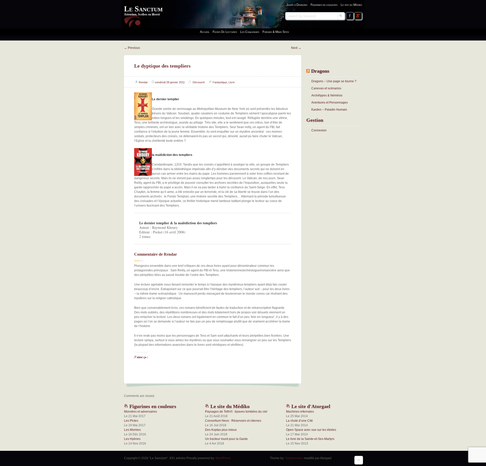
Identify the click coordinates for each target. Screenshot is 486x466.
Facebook (350, 16)
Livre (232, 82)
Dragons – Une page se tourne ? (333, 81)
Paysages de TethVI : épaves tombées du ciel (236, 411)
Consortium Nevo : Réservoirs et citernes (233, 420)
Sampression (294, 458)
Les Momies (132, 430)
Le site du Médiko (351, 5)
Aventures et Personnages (329, 102)
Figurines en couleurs (324, 5)
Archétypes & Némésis (326, 95)
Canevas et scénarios (326, 88)
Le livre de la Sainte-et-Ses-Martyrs (310, 439)
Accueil (204, 32)
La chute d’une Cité (299, 420)
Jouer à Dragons (296, 5)
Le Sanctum (143, 9)
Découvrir (199, 82)
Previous (132, 48)
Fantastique (220, 82)
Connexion (319, 130)
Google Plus (358, 16)
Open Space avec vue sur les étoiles (311, 430)
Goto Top (358, 460)
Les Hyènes (132, 439)
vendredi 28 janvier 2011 (170, 82)
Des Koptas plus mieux (221, 430)
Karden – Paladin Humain (329, 109)
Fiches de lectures (225, 32)
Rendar (143, 82)
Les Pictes (131, 420)
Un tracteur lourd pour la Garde (226, 439)
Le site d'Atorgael (310, 406)
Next (296, 48)
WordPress (223, 458)
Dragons (320, 71)
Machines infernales (300, 411)
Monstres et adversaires (140, 411)
